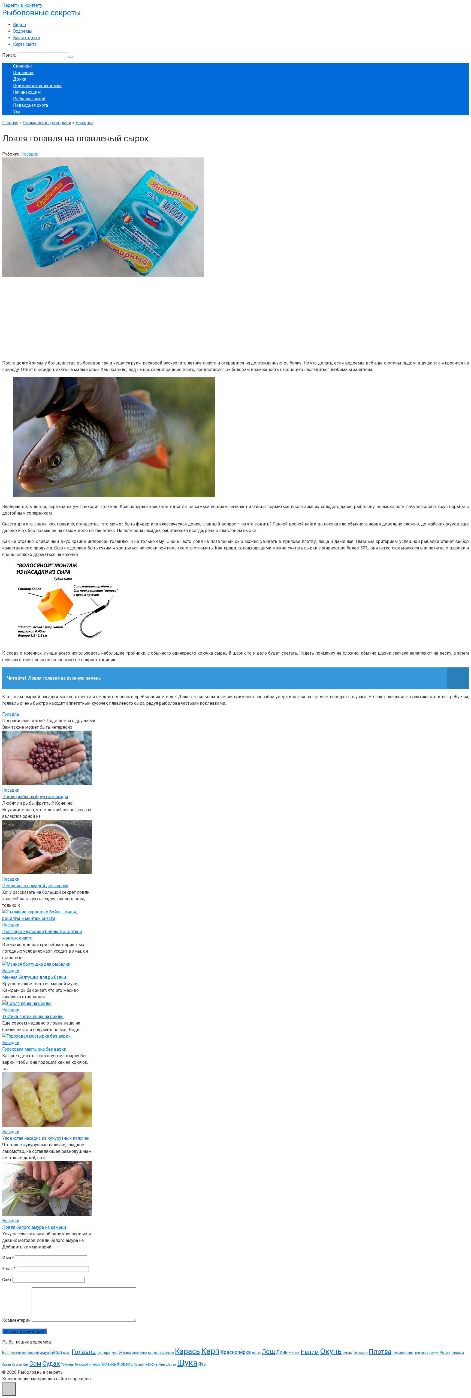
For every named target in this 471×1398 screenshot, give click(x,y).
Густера (103, 1352)
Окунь (331, 1351)
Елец (114, 1353)
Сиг (25, 1364)
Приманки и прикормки (37, 85)
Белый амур (38, 1352)
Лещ (268, 1352)
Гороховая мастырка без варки (34, 1049)
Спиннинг (22, 66)
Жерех (125, 1352)
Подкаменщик (402, 1353)
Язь (202, 1364)
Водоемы (22, 31)
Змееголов (139, 1353)
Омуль (347, 1353)
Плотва (380, 1352)
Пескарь (360, 1352)
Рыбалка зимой (29, 98)
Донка (19, 79)
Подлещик (421, 1353)
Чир (162, 1364)
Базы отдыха (26, 37)
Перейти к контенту (22, 5)
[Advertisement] (165, 317)
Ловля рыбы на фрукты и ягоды (35, 796)
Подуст (434, 1353)
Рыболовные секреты (41, 12)
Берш (56, 1352)
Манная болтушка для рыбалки (34, 977)
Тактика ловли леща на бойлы (33, 1016)
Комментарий (16, 1320)
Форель (125, 1364)
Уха (16, 111)
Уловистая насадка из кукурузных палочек (45, 1138)
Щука (187, 1362)
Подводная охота (30, 105)
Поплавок (23, 72)
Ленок (256, 1353)
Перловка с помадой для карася (35, 885)
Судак (51, 1363)
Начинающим (27, 92)
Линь (282, 1352)
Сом (35, 1363)
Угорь (96, 1364)
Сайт (6, 1279)
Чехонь (151, 1364)
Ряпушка (458, 1353)
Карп (210, 1351)
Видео (19, 24)
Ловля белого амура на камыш (34, 1227)
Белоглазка (18, 1353)
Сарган (17, 1364)
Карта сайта (25, 44)
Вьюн (67, 1353)
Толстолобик (83, 1364)
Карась (187, 1351)
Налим (310, 1352)
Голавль (10, 714)
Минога (294, 1353)
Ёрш (6, 1352)
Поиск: (9, 55)
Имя (8, 1257)
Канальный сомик (161, 1353)
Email (9, 1268)
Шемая (171, 1364)
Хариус (139, 1364)
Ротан (445, 1352)
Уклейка (108, 1364)
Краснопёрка (236, 1352)
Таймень (67, 1364)
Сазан (6, 1364)
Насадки (29, 154)
